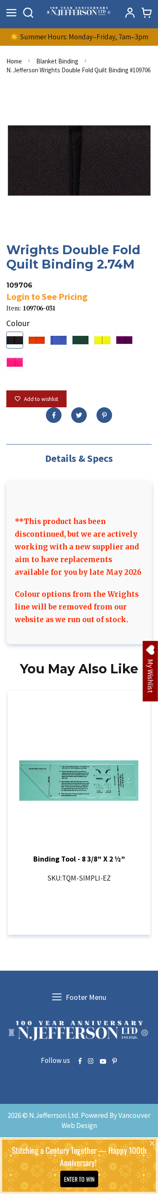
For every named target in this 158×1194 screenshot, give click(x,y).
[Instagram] (91, 1061)
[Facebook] (54, 415)
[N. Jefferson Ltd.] (79, 12)
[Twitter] (79, 415)
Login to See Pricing (47, 296)
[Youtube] (102, 1061)
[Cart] (147, 13)
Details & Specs (79, 458)
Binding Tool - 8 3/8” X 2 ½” (79, 859)
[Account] (130, 13)
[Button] (28, 13)
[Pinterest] (104, 415)
